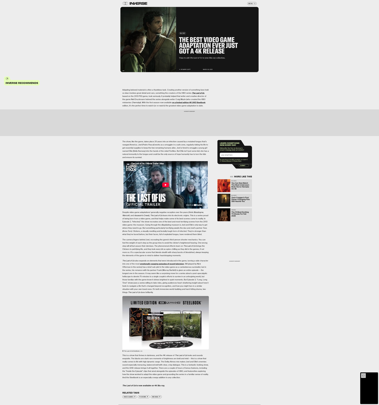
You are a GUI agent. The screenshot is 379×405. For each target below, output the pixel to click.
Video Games (128, 397)
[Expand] (362, 374)
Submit (242, 165)
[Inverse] (138, 3)
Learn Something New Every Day (229, 144)
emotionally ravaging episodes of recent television (162, 264)
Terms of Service (226, 161)
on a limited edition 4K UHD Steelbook (188, 102)
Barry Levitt (187, 69)
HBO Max (155, 397)
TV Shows (142, 397)
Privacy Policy (237, 161)
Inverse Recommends (22, 82)
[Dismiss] (375, 374)
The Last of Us (198, 93)
